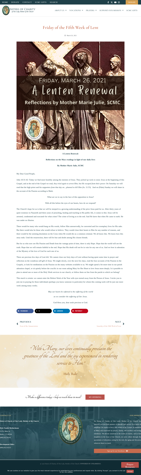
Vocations (75, 10)
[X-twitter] (111, 2)
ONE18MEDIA (96, 464)
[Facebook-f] (108, 2)
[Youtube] (115, 2)
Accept (130, 471)
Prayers (90, 10)
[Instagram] (118, 2)
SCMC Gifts (131, 10)
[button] (25, 311)
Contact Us (5, 415)
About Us (59, 10)
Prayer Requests (130, 466)
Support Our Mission (110, 10)
